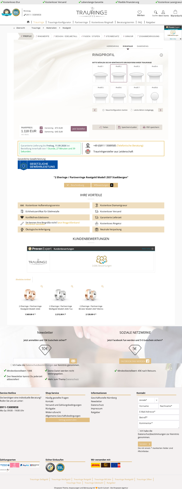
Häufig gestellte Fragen (57, 397)
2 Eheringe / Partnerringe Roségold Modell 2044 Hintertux (30, 307)
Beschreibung (77, 185)
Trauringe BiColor (102, 479)
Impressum (96, 408)
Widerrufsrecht (53, 412)
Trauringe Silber (144, 479)
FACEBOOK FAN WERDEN (133, 361)
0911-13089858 (33, 14)
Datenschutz (72, 379)
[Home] (28, 22)
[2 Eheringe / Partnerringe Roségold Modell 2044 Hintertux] (30, 294)
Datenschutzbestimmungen (40, 365)
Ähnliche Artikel (23, 279)
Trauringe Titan (73, 482)
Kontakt (49, 401)
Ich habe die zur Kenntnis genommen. (46, 365)
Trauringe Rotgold (82, 479)
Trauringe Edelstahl (94, 482)
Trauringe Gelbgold (39, 479)
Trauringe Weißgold (61, 479)
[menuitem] (146, 13)
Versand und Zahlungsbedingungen (64, 404)
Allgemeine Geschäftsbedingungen (63, 415)
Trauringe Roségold (124, 479)
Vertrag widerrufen (67, 419)
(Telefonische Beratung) (130, 145)
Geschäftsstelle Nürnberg (104, 397)
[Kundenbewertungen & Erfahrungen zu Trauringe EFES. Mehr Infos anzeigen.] (173, 32)
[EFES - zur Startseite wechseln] (92, 12)
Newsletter (96, 401)
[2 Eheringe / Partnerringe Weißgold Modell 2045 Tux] (60, 294)
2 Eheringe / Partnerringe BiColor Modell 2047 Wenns (91, 307)
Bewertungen (104, 185)
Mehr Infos (146, 248)
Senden (143, 444)
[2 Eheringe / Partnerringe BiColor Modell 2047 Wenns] (91, 294)
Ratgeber (95, 412)
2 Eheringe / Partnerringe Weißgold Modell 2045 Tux (60, 307)
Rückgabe (50, 408)
